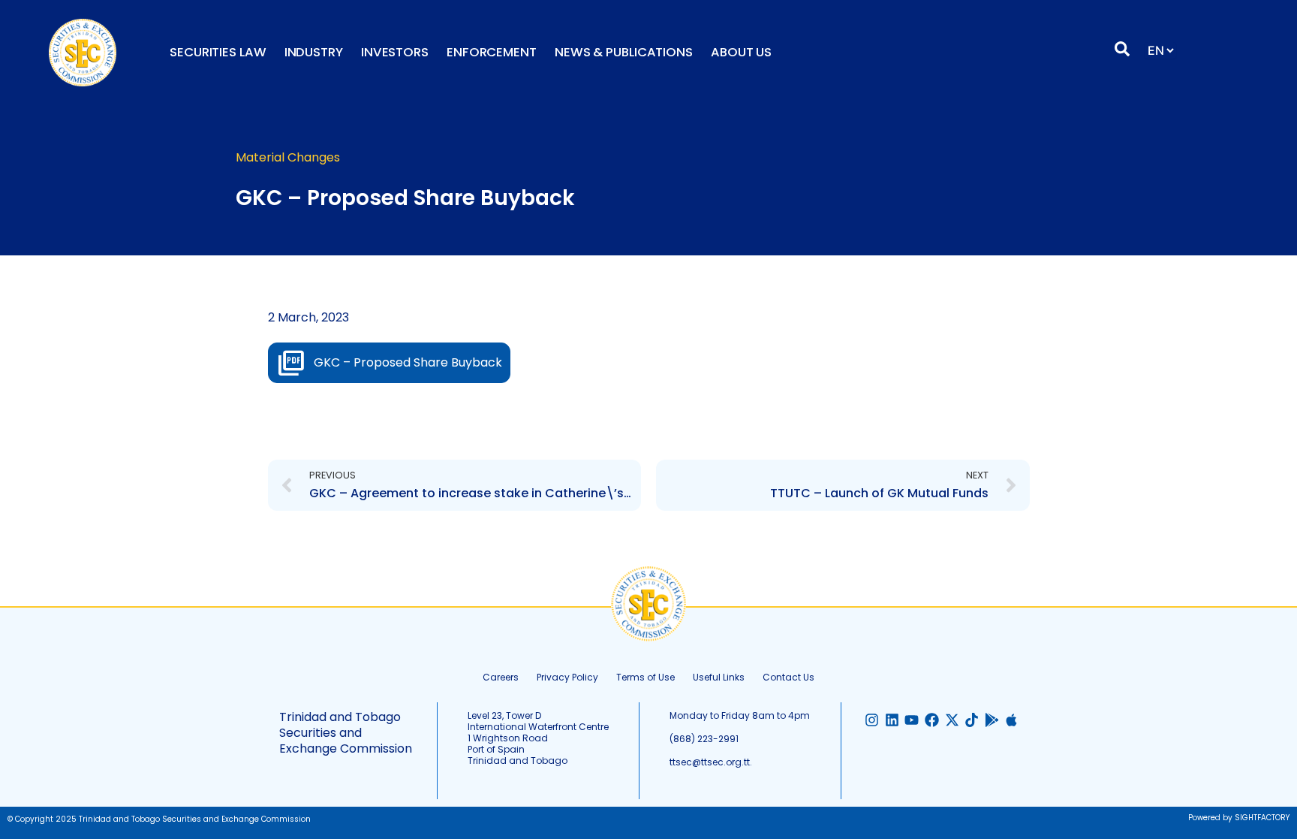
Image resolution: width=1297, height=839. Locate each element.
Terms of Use (645, 677)
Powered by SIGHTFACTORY (1238, 817)
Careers (501, 677)
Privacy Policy (567, 677)
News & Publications (624, 52)
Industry (313, 52)
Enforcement (492, 52)
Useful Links (719, 677)
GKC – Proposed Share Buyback (408, 362)
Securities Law (218, 52)
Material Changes (288, 157)
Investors (395, 52)
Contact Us (788, 677)
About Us (741, 52)
